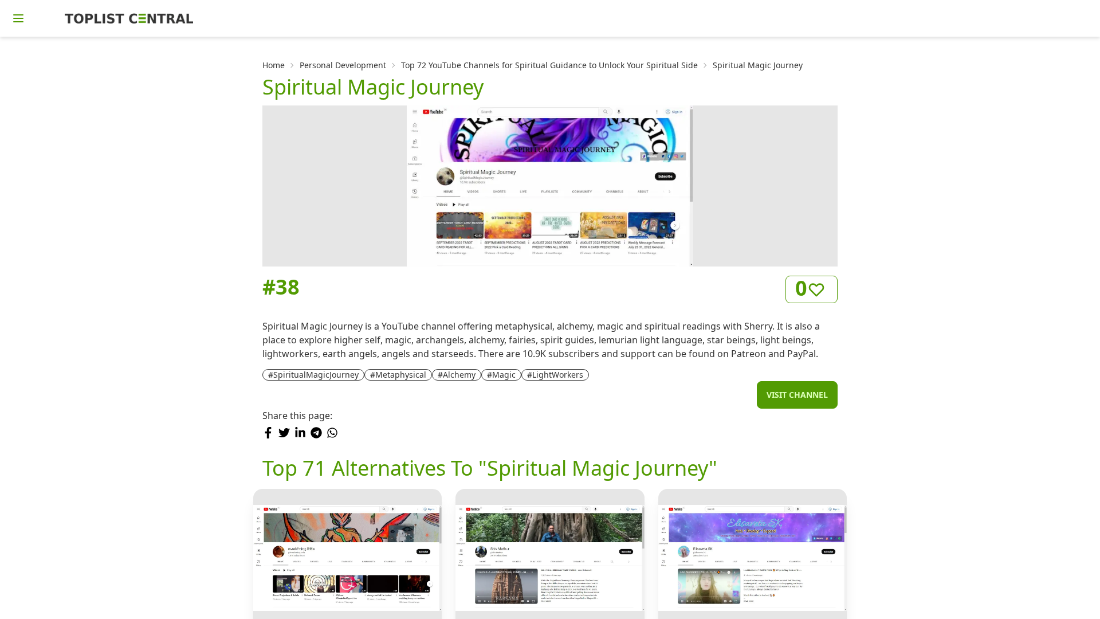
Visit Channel (797, 394)
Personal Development (343, 65)
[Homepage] (129, 18)
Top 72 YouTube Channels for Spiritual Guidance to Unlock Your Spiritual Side (549, 65)
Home (273, 65)
